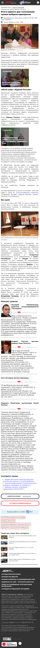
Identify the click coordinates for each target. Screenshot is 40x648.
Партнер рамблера (17, 639)
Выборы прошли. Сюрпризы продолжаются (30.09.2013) (15, 488)
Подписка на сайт (8, 582)
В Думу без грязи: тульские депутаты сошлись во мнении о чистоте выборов (18, 480)
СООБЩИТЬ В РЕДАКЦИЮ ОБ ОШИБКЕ (15, 589)
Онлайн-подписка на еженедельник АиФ (18, 579)
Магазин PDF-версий (9, 577)
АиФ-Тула (19, 50)
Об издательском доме (10, 574)
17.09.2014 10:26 (6, 7)
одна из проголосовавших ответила (23, 192)
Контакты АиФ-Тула (26, 582)
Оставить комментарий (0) (20, 503)
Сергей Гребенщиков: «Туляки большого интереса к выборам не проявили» (19, 484)
